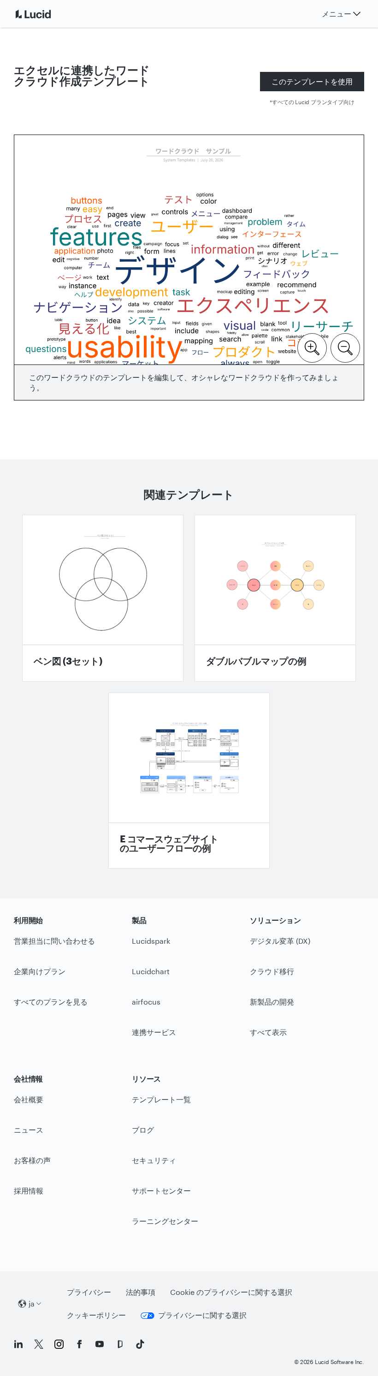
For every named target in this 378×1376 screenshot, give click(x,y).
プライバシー (89, 1292)
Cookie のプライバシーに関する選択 (231, 1292)
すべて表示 (268, 1032)
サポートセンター (161, 1190)
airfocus (146, 1001)
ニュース (28, 1129)
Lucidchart (151, 971)
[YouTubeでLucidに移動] (99, 1344)
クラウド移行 (272, 971)
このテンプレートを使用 (312, 81)
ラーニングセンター (165, 1221)
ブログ (143, 1129)
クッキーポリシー (96, 1315)
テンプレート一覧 (161, 1099)
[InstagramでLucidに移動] (59, 1344)
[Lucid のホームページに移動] (44, 14)
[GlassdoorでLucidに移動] (119, 1344)
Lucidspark (151, 940)
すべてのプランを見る (51, 1001)
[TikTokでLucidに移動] (140, 1344)
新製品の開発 (272, 1001)
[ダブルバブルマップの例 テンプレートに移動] (275, 598)
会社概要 (28, 1099)
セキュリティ (154, 1160)
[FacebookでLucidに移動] (79, 1344)
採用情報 (28, 1190)
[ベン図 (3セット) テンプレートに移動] (103, 598)
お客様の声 (32, 1160)
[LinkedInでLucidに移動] (18, 1344)
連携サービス (154, 1032)
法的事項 (140, 1292)
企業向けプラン (39, 971)
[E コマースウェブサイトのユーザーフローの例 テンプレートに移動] (189, 780)
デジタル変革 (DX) (280, 940)
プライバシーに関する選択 (202, 1315)
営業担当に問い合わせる (54, 940)
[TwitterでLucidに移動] (38, 1344)
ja (32, 1303)
